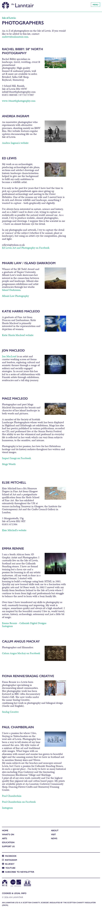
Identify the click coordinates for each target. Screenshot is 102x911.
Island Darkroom (11, 290)
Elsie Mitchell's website (14, 530)
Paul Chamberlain (11, 796)
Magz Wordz (9, 464)
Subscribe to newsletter (19, 871)
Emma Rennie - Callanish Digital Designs (24, 623)
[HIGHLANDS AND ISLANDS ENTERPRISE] (4, 883)
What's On (8, 834)
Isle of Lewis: (9, 18)
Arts (4, 838)
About (54, 830)
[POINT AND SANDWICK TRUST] (27, 883)
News (54, 838)
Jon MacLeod (9, 356)
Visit (53, 834)
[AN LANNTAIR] (18, 5)
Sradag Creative (10, 712)
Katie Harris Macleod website (17, 335)
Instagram (7, 626)
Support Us (8, 846)
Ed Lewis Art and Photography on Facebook (25, 248)
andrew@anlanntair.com (15, 36)
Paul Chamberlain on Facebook (19, 802)
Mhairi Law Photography (15, 296)
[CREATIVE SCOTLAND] (15, 883)
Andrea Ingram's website (15, 143)
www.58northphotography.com (18, 101)
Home (5, 830)
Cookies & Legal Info (14, 893)
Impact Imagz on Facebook (16, 458)
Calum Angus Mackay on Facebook (21, 653)
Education (8, 842)
